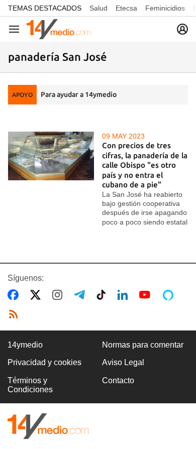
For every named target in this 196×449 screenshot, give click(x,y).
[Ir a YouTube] (146, 295)
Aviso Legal (123, 362)
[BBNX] (48, 426)
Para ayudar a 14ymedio (79, 94)
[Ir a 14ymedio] (59, 29)
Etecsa (126, 8)
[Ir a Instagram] (59, 295)
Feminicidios (165, 8)
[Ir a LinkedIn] (125, 295)
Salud (98, 8)
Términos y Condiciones (30, 385)
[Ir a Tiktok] (103, 295)
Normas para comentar (142, 345)
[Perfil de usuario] (182, 29)
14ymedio (25, 345)
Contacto (118, 380)
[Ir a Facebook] (15, 295)
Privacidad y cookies (44, 362)
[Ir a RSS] (16, 314)
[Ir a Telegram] (81, 295)
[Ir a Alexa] (170, 295)
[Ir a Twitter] (37, 295)
